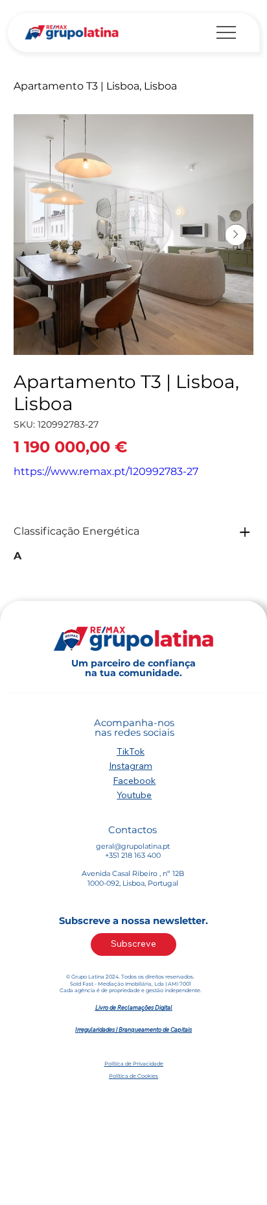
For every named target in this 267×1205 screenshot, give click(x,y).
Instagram (130, 766)
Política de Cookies (133, 1076)
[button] (133, 944)
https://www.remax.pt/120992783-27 (106, 471)
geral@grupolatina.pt (133, 846)
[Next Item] (236, 235)
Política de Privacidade (133, 1063)
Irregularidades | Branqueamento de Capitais (133, 1029)
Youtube (134, 795)
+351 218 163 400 (133, 855)
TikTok (131, 751)
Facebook (134, 780)
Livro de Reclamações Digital (133, 1007)
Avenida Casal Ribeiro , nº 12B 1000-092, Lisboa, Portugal (133, 878)
